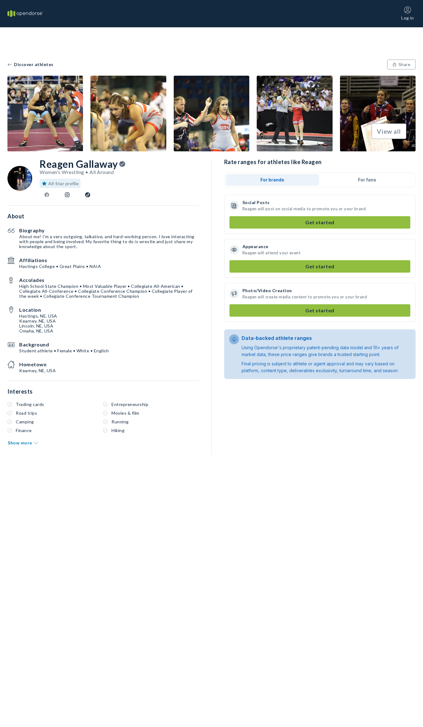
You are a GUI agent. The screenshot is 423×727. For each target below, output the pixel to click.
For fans (367, 179)
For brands (272, 179)
